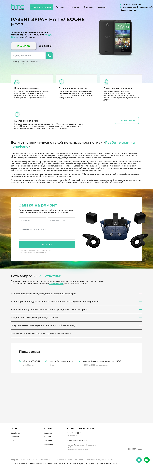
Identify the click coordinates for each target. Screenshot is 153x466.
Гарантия (48, 433)
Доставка (48, 440)
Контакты (48, 437)
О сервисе (48, 444)
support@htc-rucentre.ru (77, 440)
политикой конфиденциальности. (23, 63)
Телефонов (15, 433)
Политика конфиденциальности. (69, 460)
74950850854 (56, 283)
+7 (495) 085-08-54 (74, 433)
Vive (12, 440)
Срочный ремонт (127, 120)
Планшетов (16, 437)
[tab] (76, 358)
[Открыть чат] (139, 460)
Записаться (47, 244)
